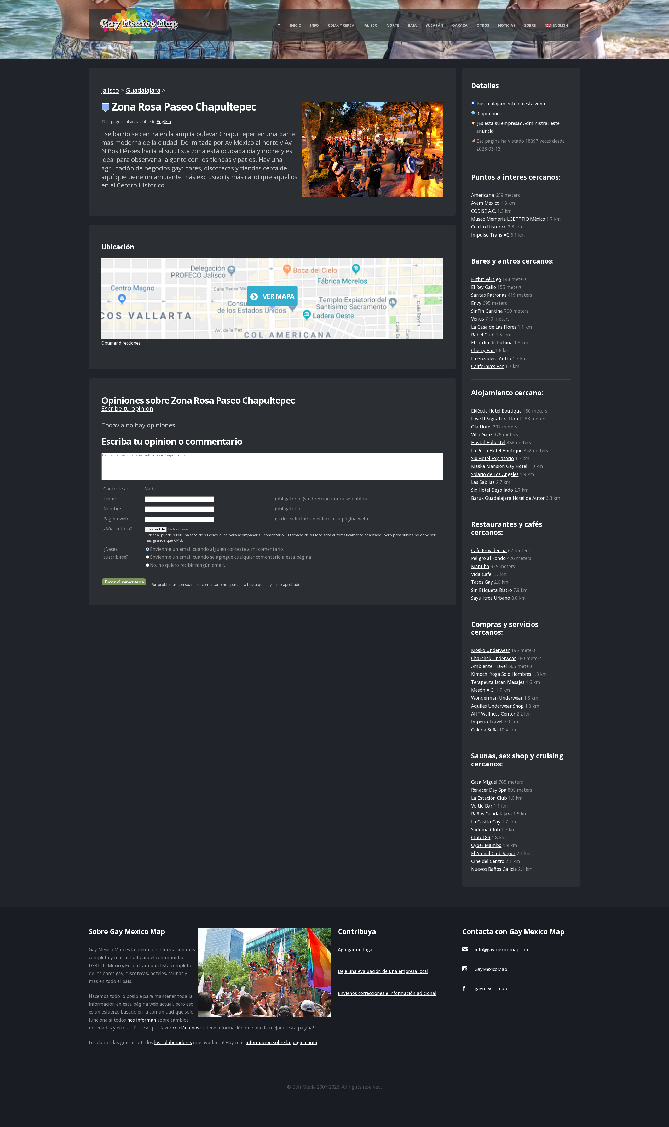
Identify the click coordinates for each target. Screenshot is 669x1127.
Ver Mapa (278, 296)
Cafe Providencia (489, 550)
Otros (483, 25)
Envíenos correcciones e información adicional (387, 993)
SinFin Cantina (487, 311)
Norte (393, 25)
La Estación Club (489, 798)
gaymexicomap (491, 988)
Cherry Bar (483, 350)
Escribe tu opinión (127, 408)
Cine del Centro (487, 861)
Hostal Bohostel (488, 442)
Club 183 (480, 837)
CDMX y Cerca (341, 25)
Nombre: (112, 508)
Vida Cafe (481, 574)
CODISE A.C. (483, 211)
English (560, 25)
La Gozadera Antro (491, 358)
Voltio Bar (481, 806)
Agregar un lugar (356, 949)
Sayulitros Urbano (490, 598)
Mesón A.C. (482, 690)
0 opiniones (489, 113)
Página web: (116, 519)
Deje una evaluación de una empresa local (383, 971)
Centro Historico (488, 227)
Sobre (530, 25)
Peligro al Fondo (488, 558)
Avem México (485, 203)
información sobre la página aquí (281, 1042)
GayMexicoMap (491, 969)
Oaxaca (460, 25)
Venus (477, 319)
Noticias (506, 25)
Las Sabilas (483, 482)
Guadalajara (143, 90)
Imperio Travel (487, 721)
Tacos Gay (482, 582)
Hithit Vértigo (486, 279)
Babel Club (482, 334)
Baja (412, 25)
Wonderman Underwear (497, 698)
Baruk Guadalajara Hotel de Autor (508, 498)
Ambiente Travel (489, 666)
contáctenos (186, 1028)
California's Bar (487, 366)
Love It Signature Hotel (496, 418)
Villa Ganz (481, 434)
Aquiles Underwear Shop (497, 706)
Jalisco (370, 25)
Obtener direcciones (121, 343)
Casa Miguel (484, 782)
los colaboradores (173, 1042)
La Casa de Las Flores (493, 327)
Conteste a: (115, 488)
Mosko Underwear (490, 650)
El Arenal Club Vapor (493, 853)
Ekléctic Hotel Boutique (496, 411)
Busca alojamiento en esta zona (511, 103)
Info (314, 25)
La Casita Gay (485, 822)
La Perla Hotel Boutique (496, 450)
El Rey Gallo (483, 287)
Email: (110, 498)
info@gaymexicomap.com (502, 949)
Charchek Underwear (493, 658)
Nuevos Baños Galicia (494, 869)
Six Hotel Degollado (492, 490)
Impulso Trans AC (490, 235)
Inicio (295, 25)
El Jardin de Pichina (492, 342)
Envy (476, 303)
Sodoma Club (485, 829)
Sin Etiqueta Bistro (491, 590)
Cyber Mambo (486, 845)
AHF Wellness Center (493, 714)
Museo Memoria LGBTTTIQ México (508, 219)
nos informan (141, 1020)
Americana (482, 195)
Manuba (480, 566)
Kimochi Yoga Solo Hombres (501, 674)
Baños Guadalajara (491, 813)
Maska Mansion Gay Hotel (499, 466)
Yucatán (434, 25)
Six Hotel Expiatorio (492, 458)
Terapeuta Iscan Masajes (497, 682)
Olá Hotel (481, 427)
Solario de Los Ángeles (494, 474)
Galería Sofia (484, 729)
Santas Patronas (488, 295)
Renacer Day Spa (488, 790)
